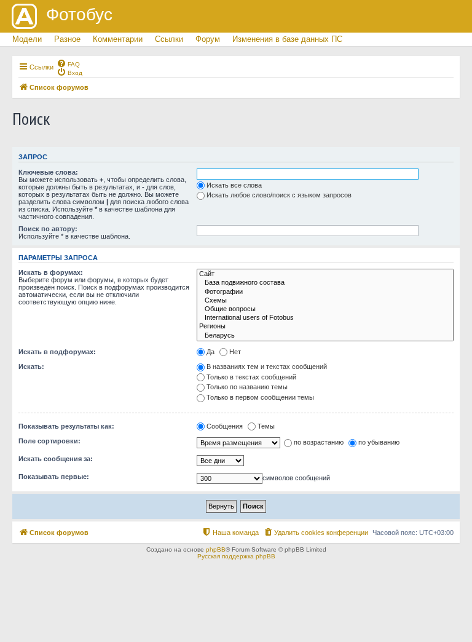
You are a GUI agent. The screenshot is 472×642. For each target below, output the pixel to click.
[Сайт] (325, 274)
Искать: (31, 366)
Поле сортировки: (49, 441)
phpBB (216, 549)
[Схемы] (325, 300)
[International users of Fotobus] (325, 318)
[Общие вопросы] (325, 309)
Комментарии (118, 39)
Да (210, 351)
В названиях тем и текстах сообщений (266, 366)
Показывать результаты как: (66, 426)
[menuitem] (68, 63)
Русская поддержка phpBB (236, 556)
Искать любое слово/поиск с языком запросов (279, 195)
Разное (67, 39)
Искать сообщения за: (55, 458)
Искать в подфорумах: (57, 351)
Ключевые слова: (48, 172)
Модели (27, 39)
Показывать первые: (53, 476)
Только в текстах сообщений (251, 377)
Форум (207, 39)
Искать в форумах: (50, 272)
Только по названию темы (247, 386)
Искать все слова (234, 185)
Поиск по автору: (47, 228)
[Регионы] (325, 326)
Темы (266, 426)
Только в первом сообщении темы (260, 397)
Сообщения (224, 426)
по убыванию (378, 442)
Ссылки (169, 39)
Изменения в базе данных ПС (287, 39)
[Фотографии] (325, 292)
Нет (235, 351)
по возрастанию (319, 442)
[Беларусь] (325, 335)
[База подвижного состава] (325, 283)
